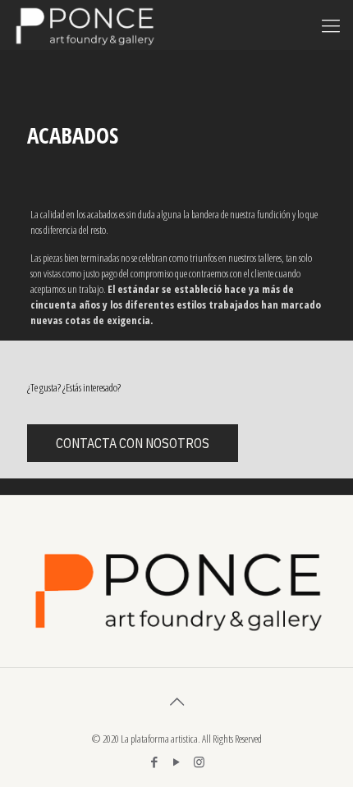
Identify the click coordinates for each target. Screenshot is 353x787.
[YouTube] (177, 761)
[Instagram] (199, 761)
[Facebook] (154, 761)
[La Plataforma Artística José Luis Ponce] (84, 24)
